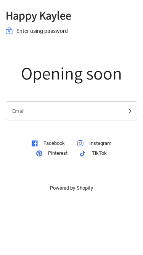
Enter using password (42, 31)
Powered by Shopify (71, 188)
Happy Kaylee (38, 15)
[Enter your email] (128, 111)
